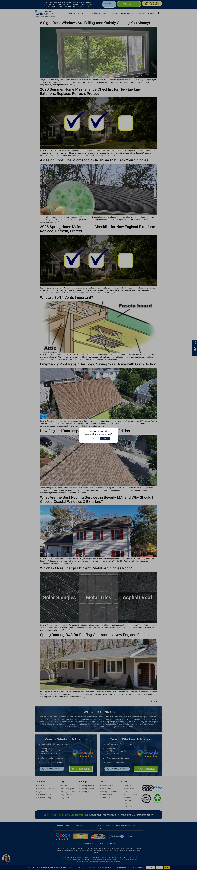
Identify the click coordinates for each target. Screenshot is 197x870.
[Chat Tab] (98, 435)
